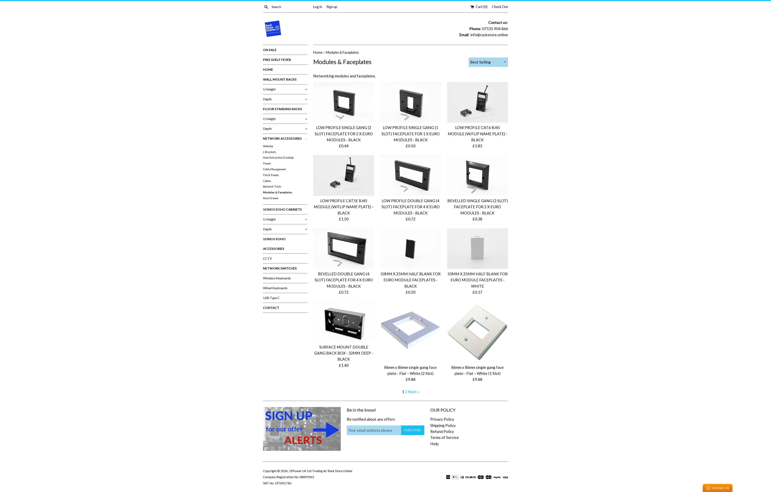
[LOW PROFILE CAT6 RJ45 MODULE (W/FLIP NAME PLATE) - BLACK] (477, 102)
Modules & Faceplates (277, 192)
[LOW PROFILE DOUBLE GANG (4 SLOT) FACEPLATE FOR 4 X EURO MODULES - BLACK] (410, 175)
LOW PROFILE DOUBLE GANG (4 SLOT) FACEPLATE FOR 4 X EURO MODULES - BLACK (410, 206)
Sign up (331, 7)
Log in (317, 7)
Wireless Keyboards (277, 278)
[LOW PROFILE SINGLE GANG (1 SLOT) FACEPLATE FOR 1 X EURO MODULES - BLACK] (410, 102)
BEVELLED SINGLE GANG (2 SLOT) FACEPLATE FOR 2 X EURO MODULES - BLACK (477, 206)
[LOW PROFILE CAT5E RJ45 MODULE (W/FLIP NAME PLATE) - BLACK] (343, 175)
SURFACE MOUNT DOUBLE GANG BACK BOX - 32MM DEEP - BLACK (343, 353)
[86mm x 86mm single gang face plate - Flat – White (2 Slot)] (410, 331)
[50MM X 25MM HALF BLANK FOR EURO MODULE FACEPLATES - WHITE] (477, 248)
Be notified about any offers (371, 419)
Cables (267, 180)
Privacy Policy (442, 419)
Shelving (268, 146)
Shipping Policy (443, 425)
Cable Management (274, 169)
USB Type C (271, 298)
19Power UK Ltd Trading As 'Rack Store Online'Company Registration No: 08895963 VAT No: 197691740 (307, 477)
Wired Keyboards (275, 288)
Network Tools (272, 186)
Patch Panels (271, 175)
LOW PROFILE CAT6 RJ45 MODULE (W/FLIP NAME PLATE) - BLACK (477, 133)
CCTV (267, 258)
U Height (285, 89)
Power (267, 163)
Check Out (500, 7)
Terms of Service (444, 437)
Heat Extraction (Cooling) (278, 157)
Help (434, 443)
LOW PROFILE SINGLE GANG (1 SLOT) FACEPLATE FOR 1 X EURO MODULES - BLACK (410, 133)
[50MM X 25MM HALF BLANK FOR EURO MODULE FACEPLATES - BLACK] (410, 248)
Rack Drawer (270, 198)
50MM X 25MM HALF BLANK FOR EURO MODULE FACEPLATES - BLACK (410, 280)
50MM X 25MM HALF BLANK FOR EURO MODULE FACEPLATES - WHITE (478, 280)
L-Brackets (269, 152)
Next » (413, 391)
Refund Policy (442, 431)
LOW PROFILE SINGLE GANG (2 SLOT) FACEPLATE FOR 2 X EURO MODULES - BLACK (344, 133)
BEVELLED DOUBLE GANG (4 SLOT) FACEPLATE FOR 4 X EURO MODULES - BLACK (344, 280)
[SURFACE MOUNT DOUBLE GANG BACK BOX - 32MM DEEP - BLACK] (343, 321)
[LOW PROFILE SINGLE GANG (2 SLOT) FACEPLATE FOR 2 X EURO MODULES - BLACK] (343, 102)
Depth (285, 99)
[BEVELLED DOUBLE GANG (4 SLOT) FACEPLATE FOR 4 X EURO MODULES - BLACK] (343, 248)
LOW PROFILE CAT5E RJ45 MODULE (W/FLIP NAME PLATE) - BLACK (343, 206)
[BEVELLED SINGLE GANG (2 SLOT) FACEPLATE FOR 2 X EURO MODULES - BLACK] (477, 175)
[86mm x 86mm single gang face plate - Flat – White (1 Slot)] (477, 331)
